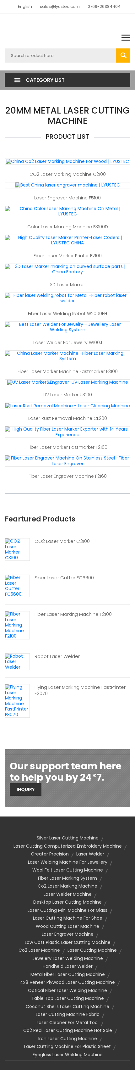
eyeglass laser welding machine (68, 1054)
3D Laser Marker (67, 284)
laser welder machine (68, 894)
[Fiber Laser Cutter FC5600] (17, 585)
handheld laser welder (68, 966)
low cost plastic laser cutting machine (68, 942)
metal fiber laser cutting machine (67, 974)
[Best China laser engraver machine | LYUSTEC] (67, 185)
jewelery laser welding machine (67, 958)
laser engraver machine (68, 934)
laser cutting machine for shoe (67, 918)
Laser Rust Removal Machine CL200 (67, 418)
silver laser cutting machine (68, 838)
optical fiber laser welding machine (67, 990)
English (25, 6)
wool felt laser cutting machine (67, 870)
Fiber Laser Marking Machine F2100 (73, 614)
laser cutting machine (92, 950)
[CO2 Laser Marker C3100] (17, 549)
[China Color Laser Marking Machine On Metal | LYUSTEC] (67, 211)
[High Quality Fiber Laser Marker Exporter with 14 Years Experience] (67, 432)
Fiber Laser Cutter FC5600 (64, 578)
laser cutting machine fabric (68, 1014)
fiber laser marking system (67, 878)
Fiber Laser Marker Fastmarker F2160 (67, 447)
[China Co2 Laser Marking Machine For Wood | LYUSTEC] (67, 161)
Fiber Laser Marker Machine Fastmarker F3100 (68, 371)
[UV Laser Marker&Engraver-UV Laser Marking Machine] (67, 382)
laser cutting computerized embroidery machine (68, 846)
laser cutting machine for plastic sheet (67, 1046)
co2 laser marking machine (67, 886)
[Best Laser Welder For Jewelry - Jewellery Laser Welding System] (67, 327)
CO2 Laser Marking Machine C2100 (68, 174)
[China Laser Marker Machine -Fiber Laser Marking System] (67, 356)
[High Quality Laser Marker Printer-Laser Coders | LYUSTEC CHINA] (67, 240)
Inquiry (26, 789)
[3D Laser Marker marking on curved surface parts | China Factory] (67, 269)
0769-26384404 (104, 6)
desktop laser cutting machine (67, 902)
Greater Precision (50, 854)
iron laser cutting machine (67, 1038)
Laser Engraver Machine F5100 (67, 198)
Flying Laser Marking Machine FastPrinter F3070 (80, 690)
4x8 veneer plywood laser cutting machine (67, 982)
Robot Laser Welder (57, 656)
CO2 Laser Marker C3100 (62, 541)
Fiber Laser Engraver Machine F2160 (68, 476)
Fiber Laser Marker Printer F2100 (68, 256)
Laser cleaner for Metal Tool (68, 1022)
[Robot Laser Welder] (17, 661)
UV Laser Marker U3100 (67, 395)
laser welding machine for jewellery (67, 862)
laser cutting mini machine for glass (67, 910)
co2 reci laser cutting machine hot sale (67, 1030)
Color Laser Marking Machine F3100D (67, 227)
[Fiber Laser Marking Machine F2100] (17, 625)
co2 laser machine (39, 950)
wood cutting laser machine (67, 926)
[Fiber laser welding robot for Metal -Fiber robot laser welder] (67, 298)
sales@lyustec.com (60, 6)
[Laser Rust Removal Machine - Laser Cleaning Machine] (67, 405)
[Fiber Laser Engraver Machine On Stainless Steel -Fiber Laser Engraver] (67, 461)
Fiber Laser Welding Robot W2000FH (67, 313)
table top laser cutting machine (67, 998)
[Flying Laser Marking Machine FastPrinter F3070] (17, 701)
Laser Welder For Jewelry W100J (67, 342)
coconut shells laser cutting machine (67, 1006)
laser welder (90, 854)
